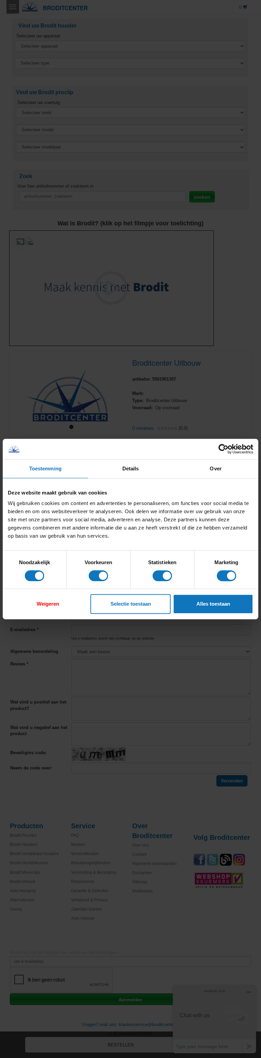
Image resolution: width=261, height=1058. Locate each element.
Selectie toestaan (130, 604)
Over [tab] (215, 468)
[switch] (98, 575)
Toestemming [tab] (45, 468)
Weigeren (48, 604)
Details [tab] (130, 468)
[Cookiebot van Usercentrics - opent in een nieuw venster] (223, 449)
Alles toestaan (213, 604)
